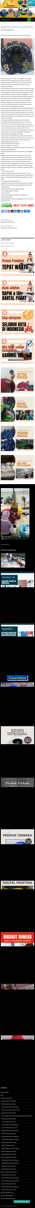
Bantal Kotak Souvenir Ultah (9, 1189)
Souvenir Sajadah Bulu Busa (8, 1198)
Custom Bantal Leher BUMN (9, 1118)
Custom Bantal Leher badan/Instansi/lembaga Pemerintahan (17, 1115)
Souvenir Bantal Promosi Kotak (9, 1172)
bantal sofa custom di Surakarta (9, 227)
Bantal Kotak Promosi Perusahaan (10, 1178)
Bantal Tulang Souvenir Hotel (9, 1154)
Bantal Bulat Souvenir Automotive (10, 1163)
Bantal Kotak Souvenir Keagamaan (10, 1186)
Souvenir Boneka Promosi (7, 1192)
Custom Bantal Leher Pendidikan (10, 1124)
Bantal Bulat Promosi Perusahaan (10, 1160)
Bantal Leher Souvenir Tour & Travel (11, 1110)
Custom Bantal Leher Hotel (8, 1121)
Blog (2, 1095)
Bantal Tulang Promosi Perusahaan (10, 1148)
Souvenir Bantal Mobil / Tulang (8, 1142)
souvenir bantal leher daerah (9, 1133)
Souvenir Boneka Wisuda (7, 1195)
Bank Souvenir (5, 20)
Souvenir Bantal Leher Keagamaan (10, 1136)
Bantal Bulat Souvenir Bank (8, 1166)
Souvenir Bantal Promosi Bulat (8, 1157)
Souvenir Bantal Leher (6, 1098)
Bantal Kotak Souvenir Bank (9, 1183)
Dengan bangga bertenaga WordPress (9, 1206)
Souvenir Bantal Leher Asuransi (9, 1127)
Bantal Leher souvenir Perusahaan (10, 1107)
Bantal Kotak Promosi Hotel (9, 1175)
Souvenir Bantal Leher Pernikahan (10, 1139)
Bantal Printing (4, 1092)
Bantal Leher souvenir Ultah (9, 1113)
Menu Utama (33, 20)
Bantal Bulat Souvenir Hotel (9, 1169)
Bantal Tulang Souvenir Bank (9, 1151)
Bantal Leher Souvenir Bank (8, 1104)
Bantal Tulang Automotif (8, 1145)
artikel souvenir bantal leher (9, 1101)
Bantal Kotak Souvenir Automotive (10, 1180)
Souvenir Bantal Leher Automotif (10, 1130)
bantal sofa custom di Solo (7, 221)
